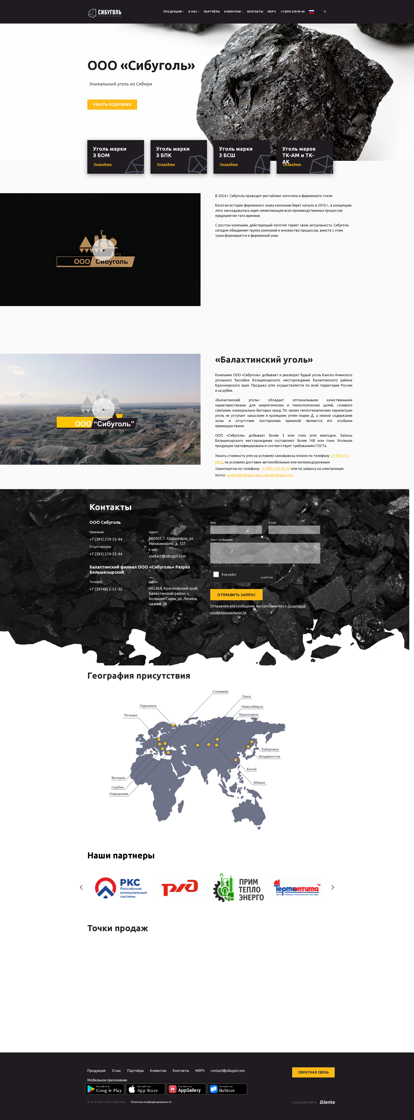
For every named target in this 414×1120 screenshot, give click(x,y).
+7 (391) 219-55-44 (292, 11)
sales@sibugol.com (277, 475)
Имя (213, 522)
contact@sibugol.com (243, 475)
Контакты (255, 11)
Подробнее (103, 164)
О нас (116, 1071)
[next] (332, 888)
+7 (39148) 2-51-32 (105, 589)
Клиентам (158, 1071)
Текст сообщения (221, 539)
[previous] (81, 888)
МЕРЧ (272, 11)
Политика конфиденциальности (151, 1102)
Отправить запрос (236, 595)
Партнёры (212, 11)
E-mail (272, 522)
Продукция (96, 1071)
